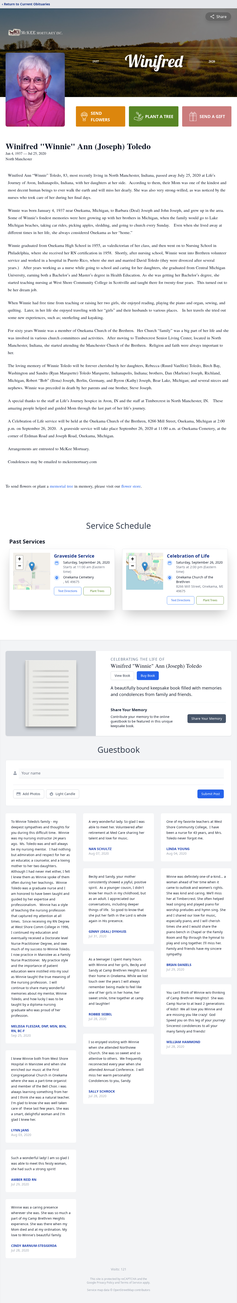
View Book (122, 675)
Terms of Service (131, 1283)
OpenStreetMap (123, 1290)
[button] (32, 566)
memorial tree (61, 486)
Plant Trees (97, 591)
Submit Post (210, 794)
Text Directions (67, 591)
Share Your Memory (206, 718)
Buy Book (148, 675)
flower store (131, 486)
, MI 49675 (71, 582)
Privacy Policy (105, 1283)
